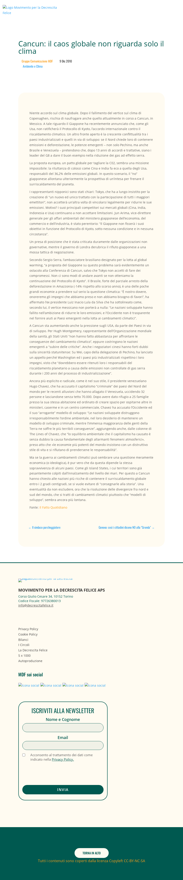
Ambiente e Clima (33, 66)
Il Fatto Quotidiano (53, 507)
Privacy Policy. (63, 759)
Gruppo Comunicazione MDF (37, 61)
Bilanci (23, 640)
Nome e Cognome (63, 719)
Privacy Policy (28, 629)
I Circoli (23, 645)
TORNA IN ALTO (92, 853)
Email (63, 737)
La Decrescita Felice (33, 650)
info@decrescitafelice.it (35, 605)
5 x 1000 (24, 655)
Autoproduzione (30, 661)
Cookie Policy (27, 634)
